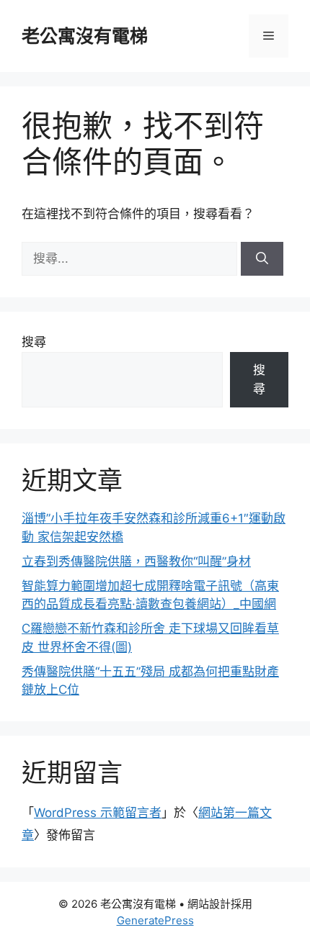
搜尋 (34, 342)
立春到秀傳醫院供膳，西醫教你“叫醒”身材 (136, 561)
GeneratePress (155, 920)
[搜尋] (262, 259)
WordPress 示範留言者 (97, 813)
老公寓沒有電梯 (85, 36)
